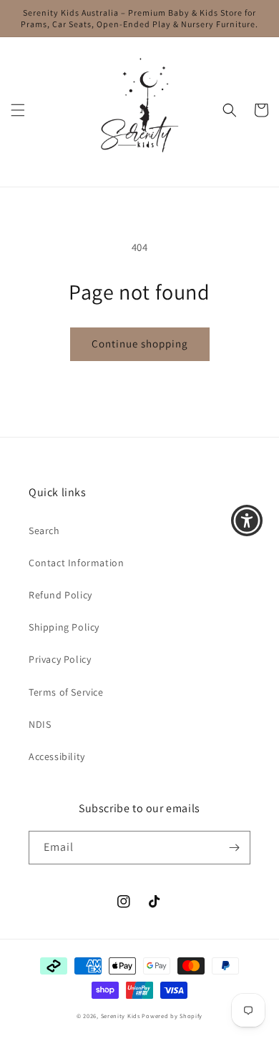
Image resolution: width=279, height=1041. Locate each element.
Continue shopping (140, 343)
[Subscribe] (234, 847)
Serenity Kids (120, 1016)
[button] (18, 110)
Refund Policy (60, 594)
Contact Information (76, 562)
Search (44, 530)
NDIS (40, 724)
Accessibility (57, 756)
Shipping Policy (64, 627)
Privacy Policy (60, 659)
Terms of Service (66, 692)
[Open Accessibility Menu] (247, 521)
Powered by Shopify (172, 1016)
